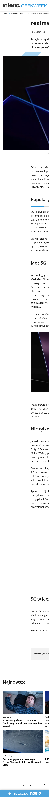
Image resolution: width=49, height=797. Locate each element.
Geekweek (14, 13)
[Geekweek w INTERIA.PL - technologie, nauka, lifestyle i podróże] (34, 5)
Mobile (22, 13)
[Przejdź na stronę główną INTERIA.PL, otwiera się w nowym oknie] (11, 5)
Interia (5, 13)
